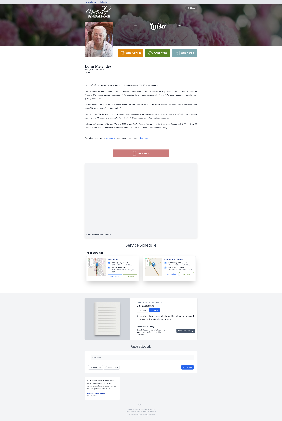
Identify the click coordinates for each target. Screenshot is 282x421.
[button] (97, 264)
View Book (142, 310)
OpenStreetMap (143, 415)
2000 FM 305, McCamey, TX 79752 (180, 270)
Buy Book (154, 310)
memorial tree (111, 138)
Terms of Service (147, 411)
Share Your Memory (185, 331)
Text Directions (114, 276)
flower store (144, 138)
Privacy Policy (135, 411)
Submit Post (187, 367)
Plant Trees (130, 276)
